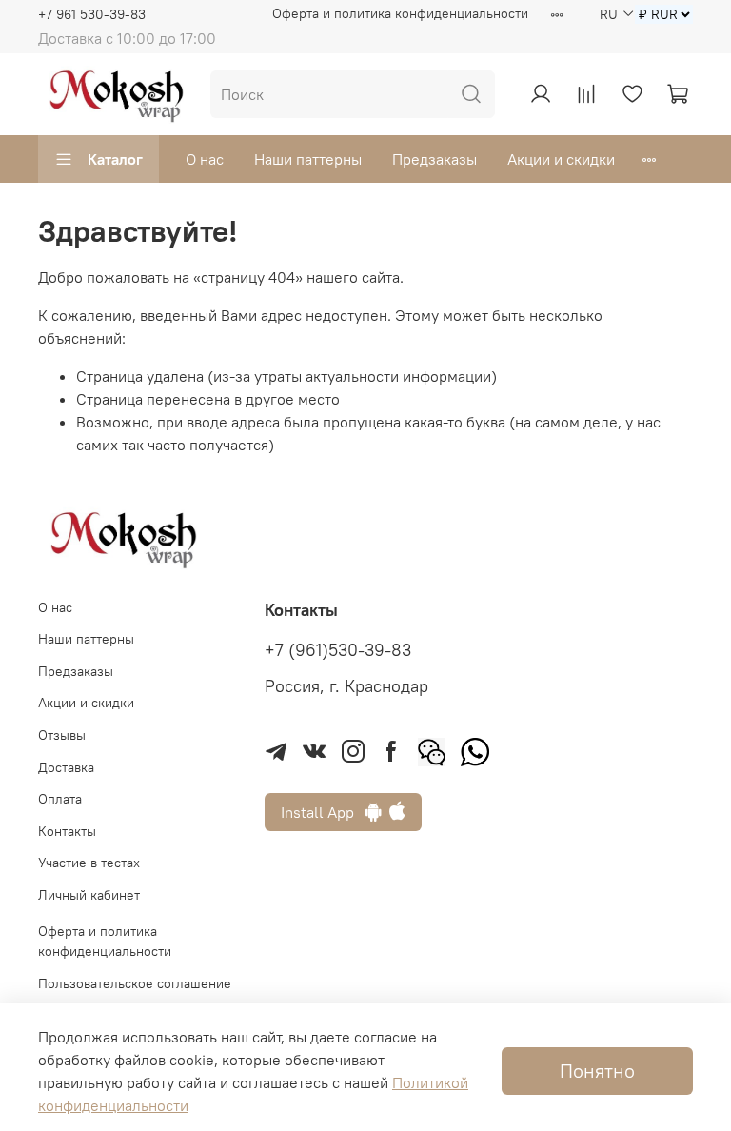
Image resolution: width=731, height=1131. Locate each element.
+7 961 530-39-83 (92, 14)
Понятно (597, 1070)
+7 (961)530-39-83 (338, 650)
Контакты (67, 831)
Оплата (60, 798)
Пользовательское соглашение (134, 983)
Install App (323, 812)
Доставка (66, 767)
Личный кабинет (89, 894)
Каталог (115, 159)
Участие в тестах (89, 862)
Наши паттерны (308, 159)
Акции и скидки (561, 159)
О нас (205, 159)
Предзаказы (434, 159)
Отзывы (62, 735)
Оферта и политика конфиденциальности (400, 13)
